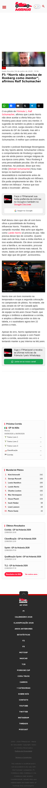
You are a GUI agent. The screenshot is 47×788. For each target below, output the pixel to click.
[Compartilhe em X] (26, 105)
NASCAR (23, 658)
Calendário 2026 (23, 617)
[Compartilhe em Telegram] (33, 105)
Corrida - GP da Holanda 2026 (18, 530)
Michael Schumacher (19, 169)
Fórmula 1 (22, 111)
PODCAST (23, 730)
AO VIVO (23, 605)
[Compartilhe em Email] (19, 105)
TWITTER (23, 712)
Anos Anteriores (23, 629)
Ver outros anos (31, 574)
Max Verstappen (15, 495)
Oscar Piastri (13, 499)
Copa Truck (24, 676)
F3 (23, 647)
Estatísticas (23, 635)
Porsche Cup (23, 670)
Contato (23, 700)
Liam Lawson (13, 507)
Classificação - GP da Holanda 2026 (20, 539)
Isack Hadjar (13, 503)
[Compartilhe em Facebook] (12, 105)
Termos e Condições (23, 757)
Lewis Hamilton (14, 483)
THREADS (23, 724)
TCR (23, 664)
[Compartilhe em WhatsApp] (5, 105)
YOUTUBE (23, 706)
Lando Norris (14, 233)
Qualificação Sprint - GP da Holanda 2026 (23, 557)
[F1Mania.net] (23, 6)
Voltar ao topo (23, 594)
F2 (23, 641)
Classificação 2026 (24, 623)
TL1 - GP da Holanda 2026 (16, 565)
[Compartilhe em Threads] (39, 105)
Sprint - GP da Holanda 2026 (17, 548)
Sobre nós (23, 694)
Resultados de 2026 (13, 574)
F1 (4, 68)
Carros (23, 682)
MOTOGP (23, 652)
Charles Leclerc (14, 491)
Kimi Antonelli (14, 475)
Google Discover (22, 205)
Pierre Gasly (13, 511)
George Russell (14, 479)
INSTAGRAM (23, 718)
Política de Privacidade (23, 751)
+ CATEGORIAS (23, 688)
